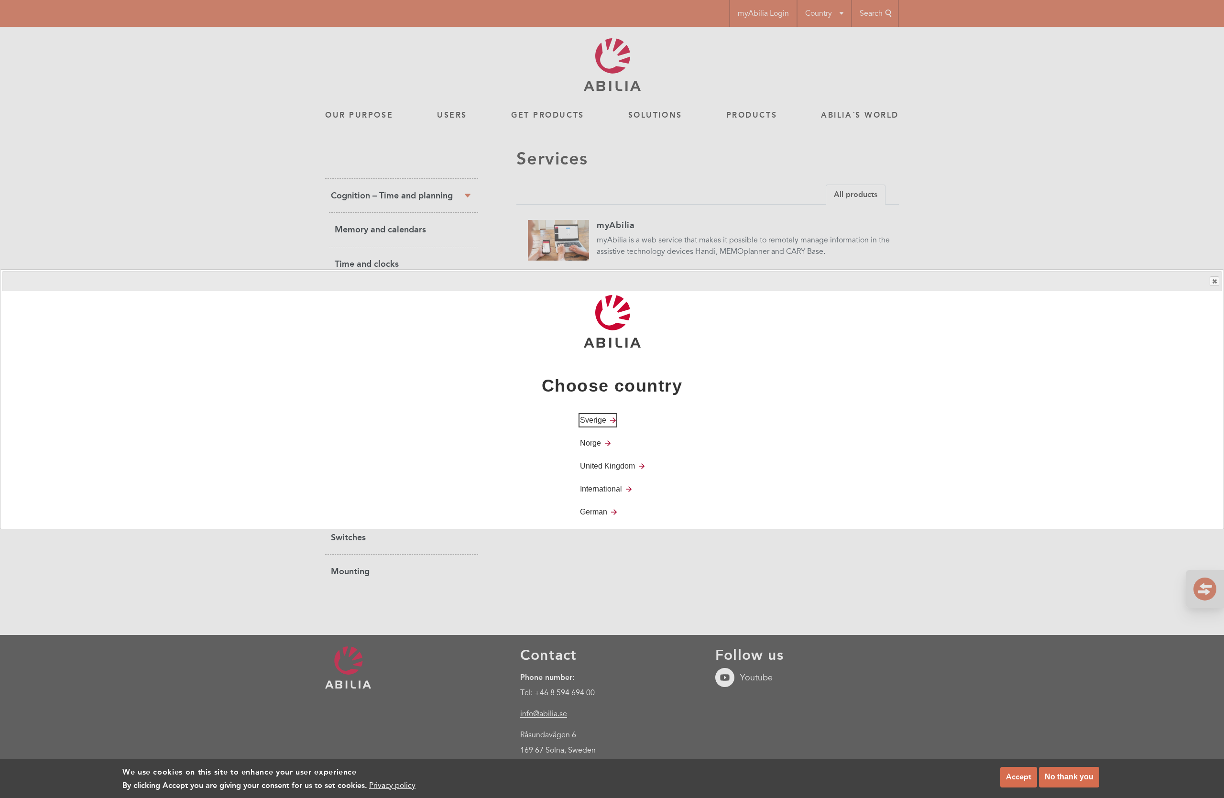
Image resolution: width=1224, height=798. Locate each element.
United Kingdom (607, 465)
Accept (1018, 776)
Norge (590, 442)
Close (1214, 281)
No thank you (1069, 777)
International (601, 488)
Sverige (593, 419)
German (593, 511)
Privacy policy (392, 785)
